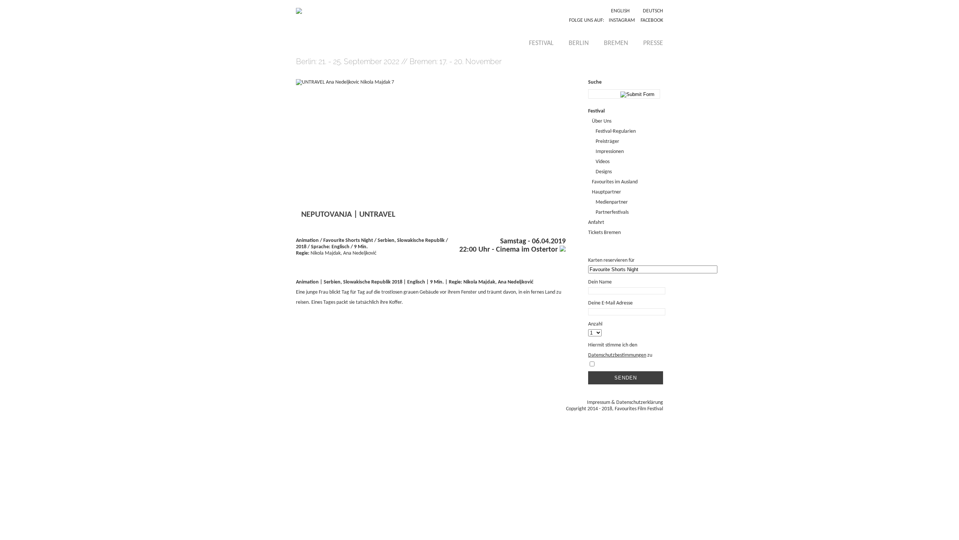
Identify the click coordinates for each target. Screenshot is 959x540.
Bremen (616, 43)
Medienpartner (612, 202)
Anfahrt (596, 222)
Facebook (652, 20)
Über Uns (601, 121)
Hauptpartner (606, 192)
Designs (604, 172)
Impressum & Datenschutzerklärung (625, 402)
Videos (602, 162)
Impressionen (610, 151)
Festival (541, 43)
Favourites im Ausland (615, 182)
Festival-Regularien (616, 131)
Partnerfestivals (612, 212)
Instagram (622, 20)
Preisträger (607, 141)
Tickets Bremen (604, 233)
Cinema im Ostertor (528, 250)
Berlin (579, 43)
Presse (653, 43)
